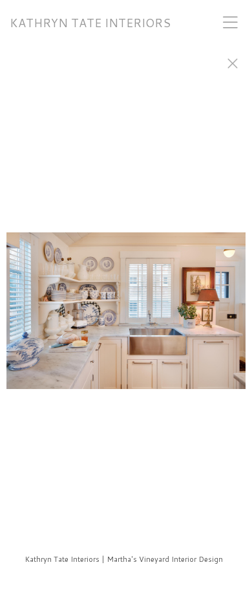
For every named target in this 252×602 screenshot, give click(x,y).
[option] (126, 317)
